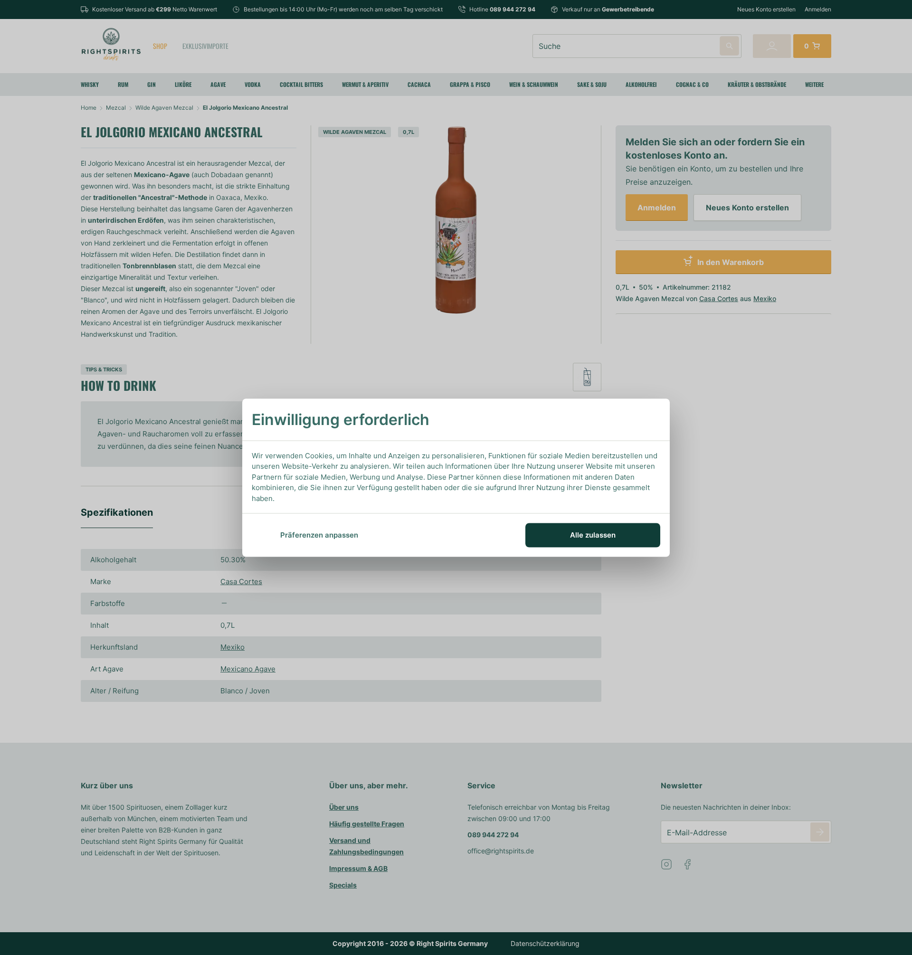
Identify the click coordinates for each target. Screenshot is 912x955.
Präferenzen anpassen (319, 534)
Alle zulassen (593, 534)
